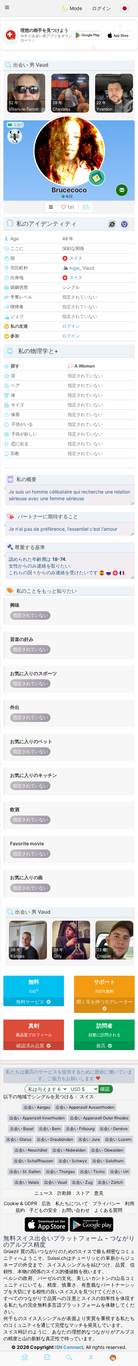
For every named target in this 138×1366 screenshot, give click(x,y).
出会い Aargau (37, 1107)
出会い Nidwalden (69, 1150)
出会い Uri (119, 1171)
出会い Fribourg (80, 1128)
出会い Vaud (55, 1182)
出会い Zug (82, 1182)
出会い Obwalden (107, 1150)
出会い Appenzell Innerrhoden (37, 1117)
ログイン (101, 8)
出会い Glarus (18, 1139)
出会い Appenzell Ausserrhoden (85, 1107)
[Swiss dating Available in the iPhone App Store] (47, 1220)
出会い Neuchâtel (31, 1150)
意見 (99, 1193)
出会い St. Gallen (25, 1171)
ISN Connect (69, 1347)
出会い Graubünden (55, 1139)
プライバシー (106, 1203)
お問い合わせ (76, 1210)
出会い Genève (114, 1128)
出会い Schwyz (73, 1160)
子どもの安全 (43, 1210)
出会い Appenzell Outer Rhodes (99, 1117)
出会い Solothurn (108, 1160)
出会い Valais (27, 1182)
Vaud (88, 268)
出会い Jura (89, 1139)
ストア (83, 1193)
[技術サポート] (113, 1358)
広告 (46, 1203)
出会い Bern (50, 1128)
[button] (7, 7)
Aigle (74, 268)
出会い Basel (21, 1128)
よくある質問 (108, 1210)
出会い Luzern (118, 1139)
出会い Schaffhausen (33, 1160)
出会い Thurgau (60, 1171)
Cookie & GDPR (20, 1203)
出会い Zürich (110, 1182)
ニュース (43, 1193)
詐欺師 (64, 1193)
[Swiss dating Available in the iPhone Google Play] (91, 1220)
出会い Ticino (92, 1171)
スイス (75, 258)
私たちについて (71, 1203)
